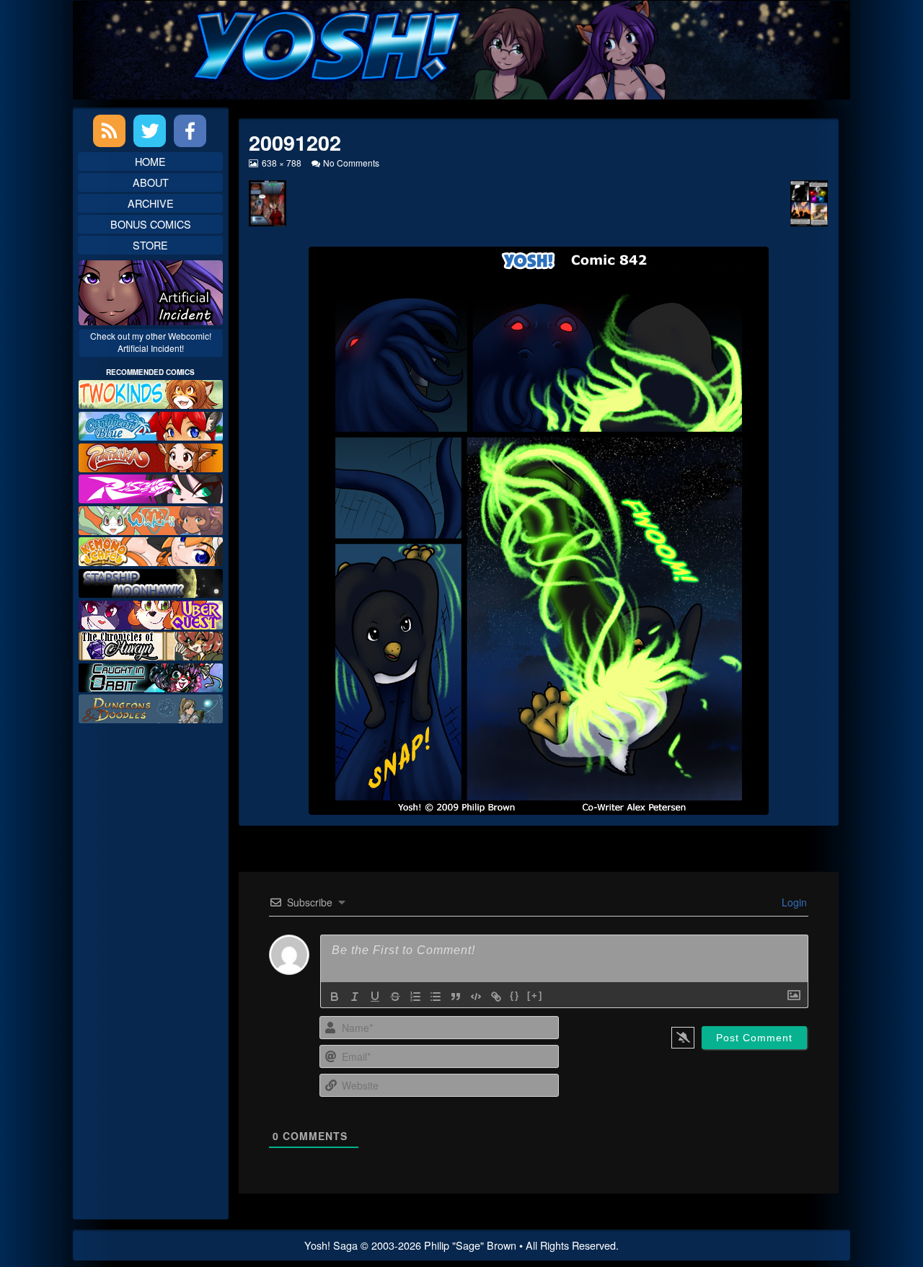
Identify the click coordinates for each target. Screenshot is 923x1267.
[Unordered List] (435, 996)
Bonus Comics (150, 223)
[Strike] (395, 996)
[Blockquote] (456, 996)
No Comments (351, 162)
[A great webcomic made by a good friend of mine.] (151, 392)
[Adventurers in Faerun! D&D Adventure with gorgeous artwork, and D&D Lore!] (151, 707)
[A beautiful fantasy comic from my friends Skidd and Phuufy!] (151, 612)
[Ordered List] (415, 996)
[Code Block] (476, 996)
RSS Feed (109, 131)
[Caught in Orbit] (151, 676)
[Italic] (355, 996)
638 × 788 (281, 162)
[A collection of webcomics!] (151, 549)
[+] (535, 995)
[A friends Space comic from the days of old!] (151, 581)
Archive (151, 203)
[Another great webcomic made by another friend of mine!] (151, 424)
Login (793, 902)
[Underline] (375, 996)
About (151, 182)
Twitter (149, 131)
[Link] (496, 996)
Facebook (190, 131)
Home (150, 161)
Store (150, 244)
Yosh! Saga (331, 1245)
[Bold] (334, 996)
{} (515, 995)
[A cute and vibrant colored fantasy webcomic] (151, 518)
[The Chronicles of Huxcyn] (151, 644)
